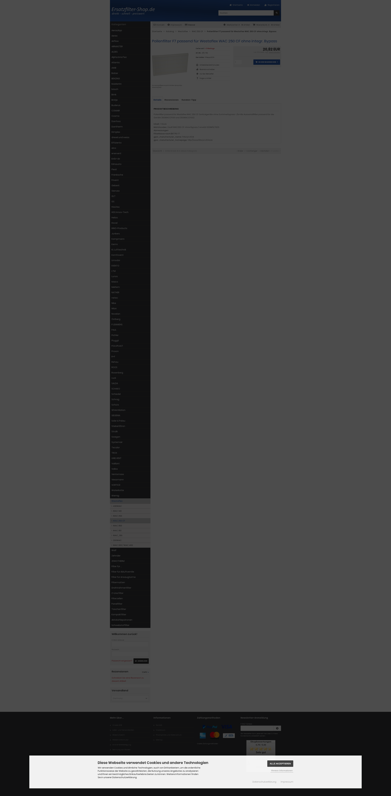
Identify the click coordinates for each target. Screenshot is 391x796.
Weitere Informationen (282, 770)
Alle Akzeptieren (280, 763)
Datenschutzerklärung (264, 781)
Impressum (287, 781)
